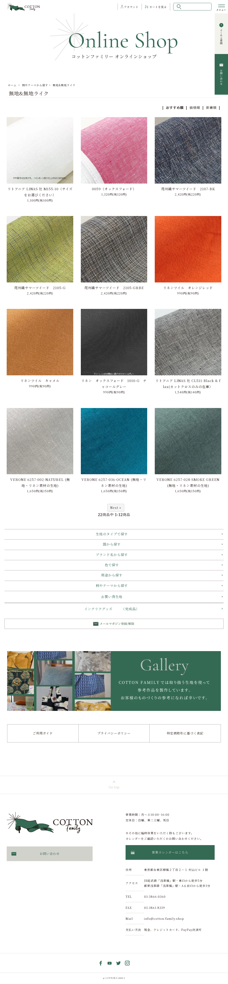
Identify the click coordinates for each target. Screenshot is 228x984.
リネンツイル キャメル (39, 380)
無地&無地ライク (64, 85)
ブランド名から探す (112, 554)
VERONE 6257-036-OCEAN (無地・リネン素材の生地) (114, 482)
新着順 (211, 107)
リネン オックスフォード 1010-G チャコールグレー (114, 383)
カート (158, 7)
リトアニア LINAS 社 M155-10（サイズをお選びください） (40, 191)
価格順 (194, 107)
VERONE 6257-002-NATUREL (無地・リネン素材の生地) (40, 482)
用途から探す (111, 575)
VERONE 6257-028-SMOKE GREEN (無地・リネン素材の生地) (188, 482)
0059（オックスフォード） (114, 188)
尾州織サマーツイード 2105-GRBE (114, 287)
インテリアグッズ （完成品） (111, 608)
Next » (115, 507)
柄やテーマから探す (35, 85)
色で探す (112, 564)
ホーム (12, 85)
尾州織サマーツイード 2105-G (40, 287)
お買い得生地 (111, 596)
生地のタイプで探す (112, 534)
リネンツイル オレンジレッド (188, 287)
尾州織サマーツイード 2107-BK (188, 188)
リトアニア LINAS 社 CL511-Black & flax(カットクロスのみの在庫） (188, 383)
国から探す (112, 544)
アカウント (131, 7)
